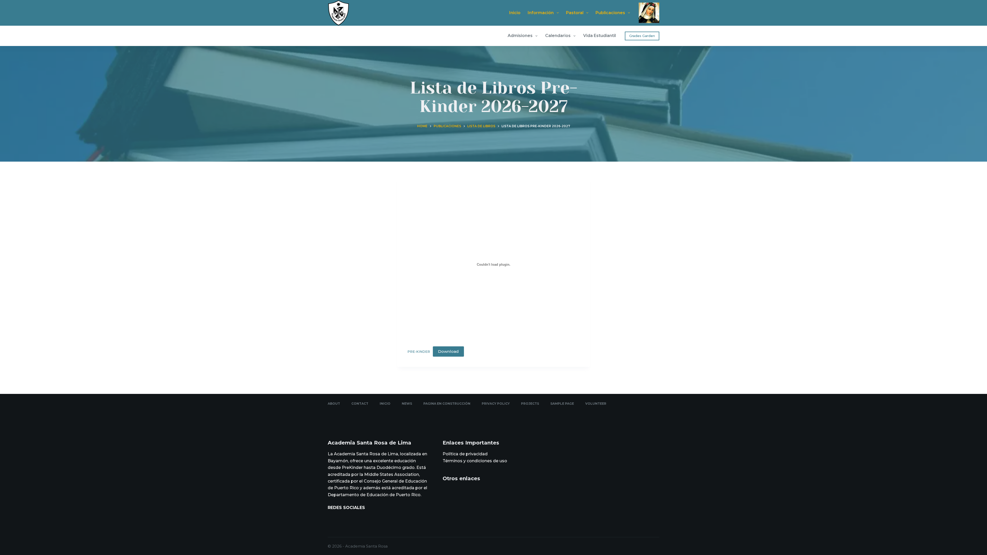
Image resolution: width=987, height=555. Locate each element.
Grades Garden (642, 36)
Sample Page (562, 403)
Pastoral (574, 12)
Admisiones (520, 35)
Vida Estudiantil (599, 35)
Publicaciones (610, 12)
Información (541, 12)
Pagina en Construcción (446, 403)
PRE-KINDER (418, 352)
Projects (530, 403)
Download (448, 351)
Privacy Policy (496, 403)
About (334, 403)
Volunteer (595, 403)
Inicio (514, 12)
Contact (359, 403)
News (407, 403)
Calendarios (558, 35)
